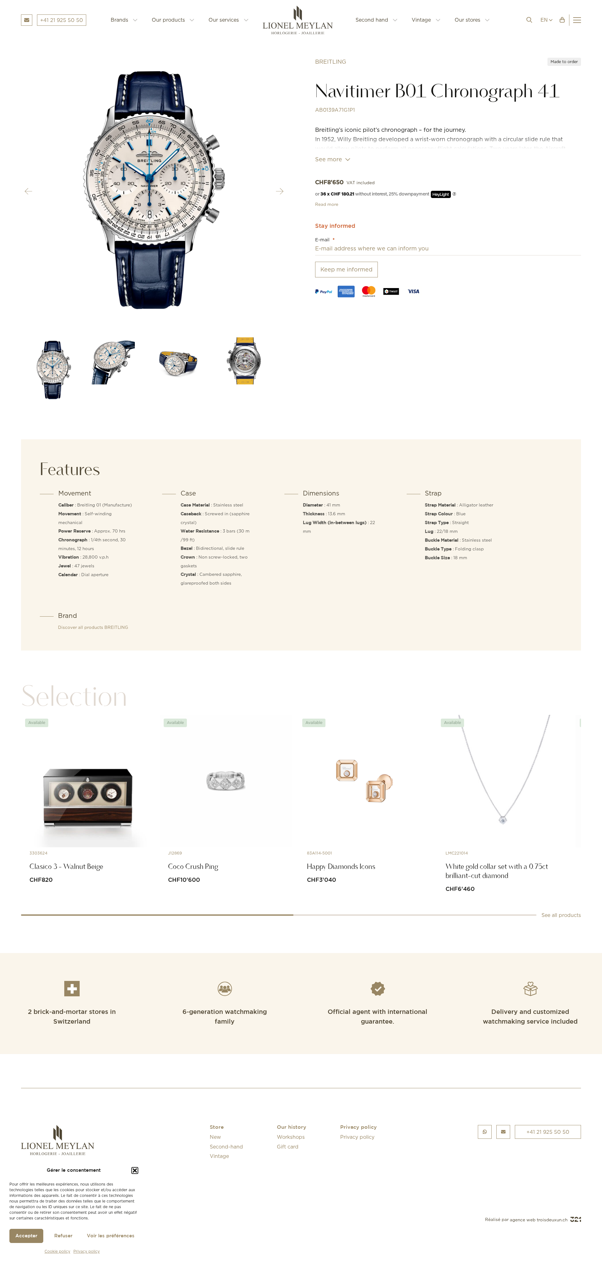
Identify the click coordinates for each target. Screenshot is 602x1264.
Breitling (330, 62)
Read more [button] (326, 204)
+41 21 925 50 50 (547, 1132)
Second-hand (226, 1146)
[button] (135, 1170)
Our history (291, 1127)
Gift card (287, 1146)
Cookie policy (57, 1251)
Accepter (26, 1236)
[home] (302, 20)
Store (217, 1127)
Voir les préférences (111, 1236)
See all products (561, 915)
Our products (168, 20)
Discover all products (93, 627)
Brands (119, 20)
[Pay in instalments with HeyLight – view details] (454, 194)
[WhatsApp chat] (485, 1131)
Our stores (467, 20)
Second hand (372, 20)
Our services (224, 20)
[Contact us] (503, 1131)
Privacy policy (86, 1251)
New (215, 1137)
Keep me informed (346, 269)
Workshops (291, 1137)
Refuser (63, 1236)
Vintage (421, 20)
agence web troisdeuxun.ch (539, 1220)
